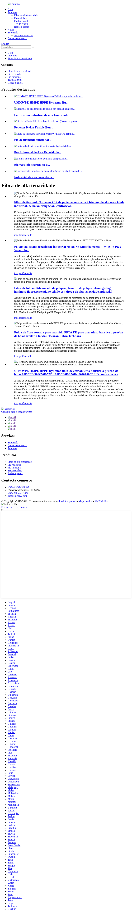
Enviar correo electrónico (14, 507)
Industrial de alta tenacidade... (34, 177)
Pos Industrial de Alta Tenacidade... (37, 152)
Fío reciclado (20, 18)
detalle (28, 235)
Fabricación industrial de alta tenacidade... (42, 115)
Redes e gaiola (21, 26)
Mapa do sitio (85, 501)
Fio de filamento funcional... (32, 139)
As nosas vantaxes (23, 35)
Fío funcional (21, 21)
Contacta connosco (17, 38)
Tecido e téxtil (21, 24)
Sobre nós (13, 32)
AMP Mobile (101, 501)
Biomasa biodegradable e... (32, 164)
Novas (11, 29)
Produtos (12, 12)
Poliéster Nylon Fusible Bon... (33, 127)
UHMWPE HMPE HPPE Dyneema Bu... (41, 102)
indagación (19, 235)
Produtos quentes (67, 501)
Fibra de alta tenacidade (26, 15)
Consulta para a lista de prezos (16, 411)
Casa (10, 9)
